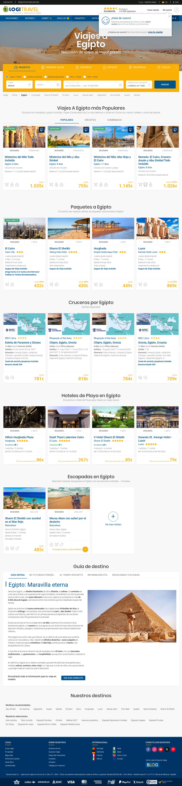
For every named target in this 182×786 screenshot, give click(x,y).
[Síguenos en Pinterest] (174, 749)
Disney (45, 18)
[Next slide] (176, 67)
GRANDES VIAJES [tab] (55, 67)
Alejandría (101, 95)
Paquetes (79, 18)
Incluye (34, 512)
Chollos (61, 18)
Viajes (5, 95)
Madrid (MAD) (147, 2)
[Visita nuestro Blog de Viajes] (161, 764)
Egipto (24, 95)
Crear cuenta (153, 10)
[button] (93, 85)
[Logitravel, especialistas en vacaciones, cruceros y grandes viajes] (22, 9)
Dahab (137, 95)
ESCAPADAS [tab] (139, 67)
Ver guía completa (73, 678)
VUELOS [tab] (166, 67)
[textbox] (19, 85)
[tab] (67, 120)
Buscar (165, 84)
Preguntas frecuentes (28, 2)
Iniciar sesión (161, 20)
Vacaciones (11, 18)
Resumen (14, 150)
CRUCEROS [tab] (85, 67)
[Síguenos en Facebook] (149, 749)
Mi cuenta (167, 10)
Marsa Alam (87, 95)
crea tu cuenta (155, 32)
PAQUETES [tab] (24, 67)
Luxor (75, 95)
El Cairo (66, 95)
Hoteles (96, 18)
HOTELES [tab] (112, 67)
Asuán (127, 95)
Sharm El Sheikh (51, 95)
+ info (34, 242)
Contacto (7, 2)
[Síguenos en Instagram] (155, 749)
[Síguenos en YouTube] (161, 749)
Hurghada (35, 95)
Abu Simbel (115, 95)
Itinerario (34, 150)
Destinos (29, 18)
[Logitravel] (120, 10)
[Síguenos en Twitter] (167, 749)
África (14, 95)
